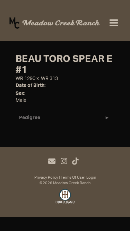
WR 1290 (25, 78)
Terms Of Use (72, 177)
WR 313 (49, 78)
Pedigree (29, 117)
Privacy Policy (46, 177)
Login (91, 177)
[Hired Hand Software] (65, 199)
